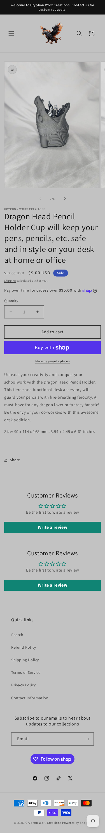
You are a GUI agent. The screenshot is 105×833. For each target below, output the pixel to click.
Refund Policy (23, 647)
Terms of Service (26, 672)
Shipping (10, 280)
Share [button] (15, 459)
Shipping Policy (25, 659)
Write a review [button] (52, 527)
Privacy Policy (23, 684)
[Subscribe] (87, 739)
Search (17, 634)
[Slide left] (40, 198)
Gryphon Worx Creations (43, 823)
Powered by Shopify (76, 823)
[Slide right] (65, 198)
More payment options (52, 361)
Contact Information (29, 697)
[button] (11, 33)
